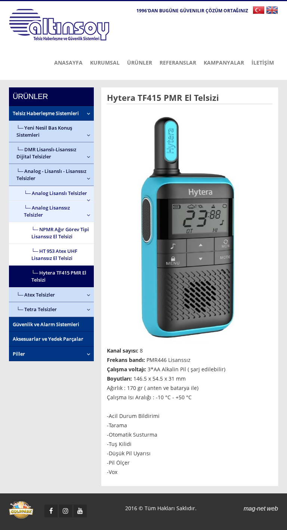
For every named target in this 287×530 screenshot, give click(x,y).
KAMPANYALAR (224, 62)
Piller (19, 353)
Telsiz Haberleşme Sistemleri (46, 113)
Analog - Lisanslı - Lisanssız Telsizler (51, 175)
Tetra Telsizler (40, 309)
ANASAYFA (68, 62)
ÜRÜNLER (139, 62)
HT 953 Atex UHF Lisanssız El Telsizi (54, 254)
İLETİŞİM (262, 62)
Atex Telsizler (39, 294)
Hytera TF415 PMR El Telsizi (58, 276)
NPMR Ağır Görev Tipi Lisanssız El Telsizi (60, 233)
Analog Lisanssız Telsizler (47, 211)
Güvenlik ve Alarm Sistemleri (46, 324)
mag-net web (261, 508)
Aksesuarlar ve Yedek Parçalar (48, 338)
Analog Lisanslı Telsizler (59, 193)
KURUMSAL (105, 62)
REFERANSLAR (178, 62)
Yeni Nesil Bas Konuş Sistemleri (44, 131)
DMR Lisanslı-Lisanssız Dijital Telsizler (46, 153)
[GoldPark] (21, 510)
